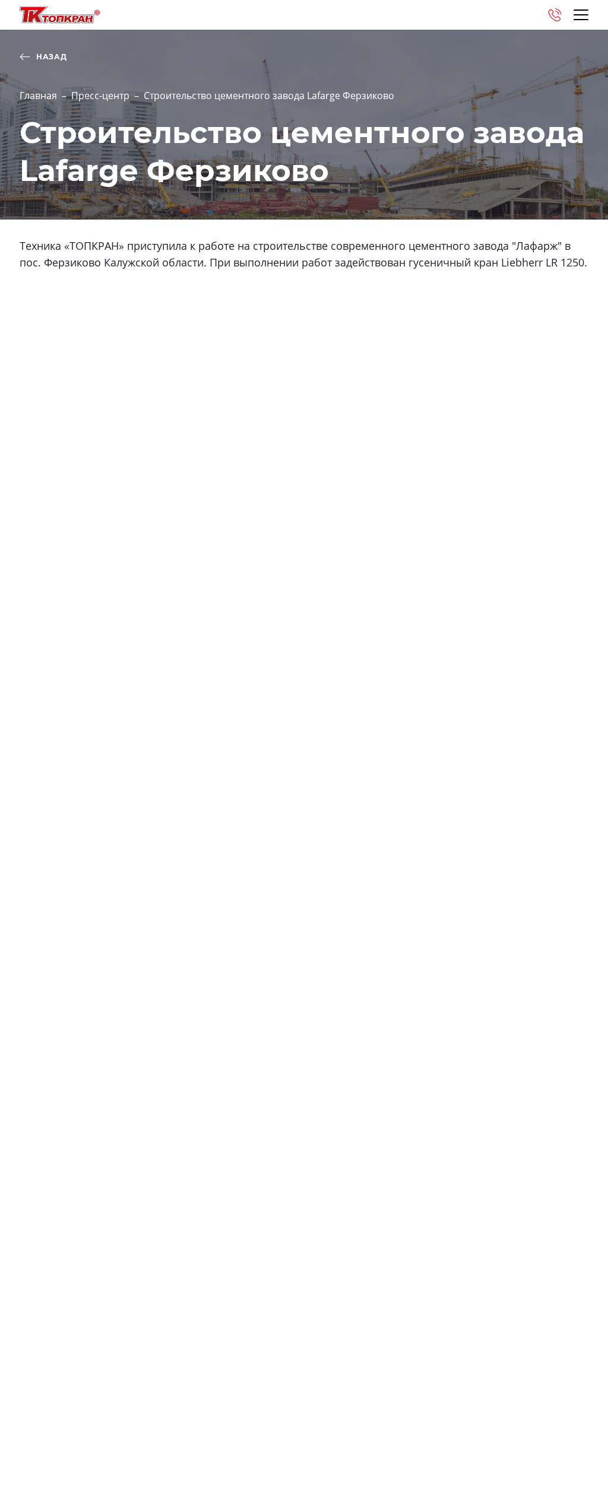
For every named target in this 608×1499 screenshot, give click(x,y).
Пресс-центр (100, 95)
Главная (38, 95)
